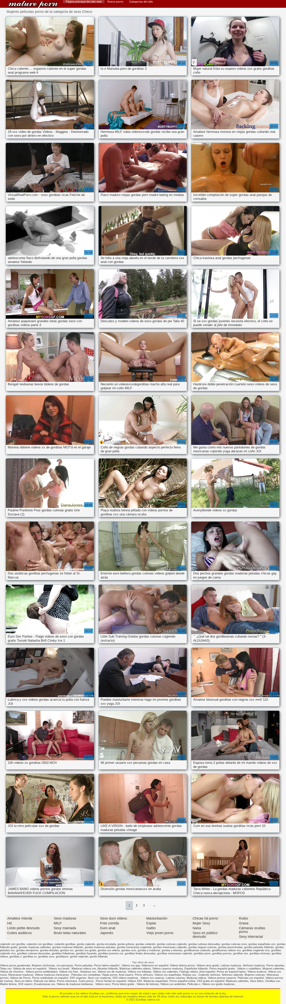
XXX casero (25, 984)
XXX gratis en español (210, 980)
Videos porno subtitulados (42, 971)
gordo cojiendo (79, 956)
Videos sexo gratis (208, 965)
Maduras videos (196, 977)
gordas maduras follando (67, 947)
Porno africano (144, 974)
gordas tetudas (49, 950)
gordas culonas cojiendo (172, 944)
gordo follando (99, 956)
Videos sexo (102, 984)
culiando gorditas (64, 944)
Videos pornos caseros (222, 977)
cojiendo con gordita (12, 944)
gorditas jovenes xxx (110, 953)
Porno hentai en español (111, 980)
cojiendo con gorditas (39, 944)
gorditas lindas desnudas (140, 953)
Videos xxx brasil (59, 968)
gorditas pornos (222, 953)
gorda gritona (126, 944)
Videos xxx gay (131, 965)
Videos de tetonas (148, 984)
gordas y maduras (149, 950)
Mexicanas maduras (20, 974)
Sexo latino (257, 980)
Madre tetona (8, 984)
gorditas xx (30, 956)
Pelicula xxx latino (44, 980)
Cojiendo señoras (209, 974)
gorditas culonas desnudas (33, 953)
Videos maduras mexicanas (52, 974)
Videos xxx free (69, 971)
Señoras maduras (254, 965)
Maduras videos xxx (84, 968)
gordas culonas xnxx (234, 944)
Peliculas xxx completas (85, 974)
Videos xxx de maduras (111, 971)
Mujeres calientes (273, 968)
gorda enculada (106, 944)
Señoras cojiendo (232, 974)
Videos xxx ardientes (173, 984)
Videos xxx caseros (152, 977)
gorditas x (16, 956)
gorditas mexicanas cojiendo (174, 953)
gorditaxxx (62, 956)
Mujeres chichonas (43, 965)
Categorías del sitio (141, 1)
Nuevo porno (115, 1)
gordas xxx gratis (85, 950)
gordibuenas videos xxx (226, 950)
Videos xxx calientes (165, 971)
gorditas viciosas (260, 953)
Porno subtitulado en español (50, 977)
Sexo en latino (23, 980)
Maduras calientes (237, 980)
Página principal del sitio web (84, 1)
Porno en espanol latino (231, 971)
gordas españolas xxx (261, 944)
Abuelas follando (107, 968)
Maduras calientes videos (135, 968)
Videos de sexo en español (30, 968)
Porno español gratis (222, 968)
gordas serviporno (27, 950)
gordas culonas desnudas (204, 944)
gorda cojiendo (86, 944)
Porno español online (182, 980)
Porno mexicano (67, 980)
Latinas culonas (175, 977)
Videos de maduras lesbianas (75, 984)
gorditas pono (202, 953)
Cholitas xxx (272, 980)
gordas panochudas (230, 947)
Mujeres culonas (255, 974)
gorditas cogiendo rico (256, 950)
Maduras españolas (156, 980)
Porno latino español (107, 965)
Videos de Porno (20, 977)
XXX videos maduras (125, 977)
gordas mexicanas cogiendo (134, 947)
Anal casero (126, 974)
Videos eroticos (256, 971)
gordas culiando (145, 944)
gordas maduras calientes (35, 947)
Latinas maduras (231, 965)
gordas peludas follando (259, 947)
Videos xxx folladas (139, 971)
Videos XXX (135, 980)
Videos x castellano (249, 968)
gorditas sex (240, 953)
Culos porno (86, 980)
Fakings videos (188, 971)
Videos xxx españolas (167, 974)
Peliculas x (193, 984)
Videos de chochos (12, 971)
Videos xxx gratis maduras (218, 984)
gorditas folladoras (63, 953)
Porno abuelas (275, 965)
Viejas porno (109, 974)
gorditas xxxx (46, 956)
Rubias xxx (190, 974)
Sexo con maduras (99, 977)
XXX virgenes (78, 977)
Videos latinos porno (182, 965)
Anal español (207, 971)
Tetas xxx (5, 968)
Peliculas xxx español (251, 977)
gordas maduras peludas (100, 947)
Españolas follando (196, 968)
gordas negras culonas (202, 947)
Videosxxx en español (154, 965)
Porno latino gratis (123, 984)
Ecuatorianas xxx (44, 984)
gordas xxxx (128, 950)
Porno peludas (83, 965)
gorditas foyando (86, 953)
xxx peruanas (64, 965)
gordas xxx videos (109, 950)
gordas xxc (67, 950)
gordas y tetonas (172, 950)
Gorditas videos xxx (33, 4)
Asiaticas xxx (88, 971)
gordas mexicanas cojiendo (170, 947)
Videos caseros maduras (167, 968)
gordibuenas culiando (197, 950)
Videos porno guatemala (15, 965)
